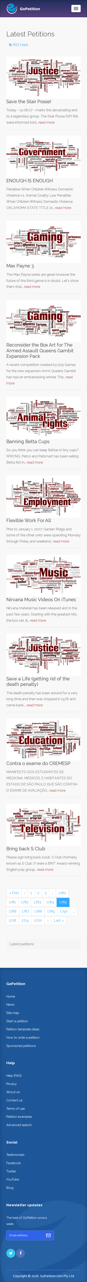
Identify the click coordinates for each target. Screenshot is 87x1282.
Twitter (11, 1171)
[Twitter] (10, 1253)
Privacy (11, 1084)
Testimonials (15, 1154)
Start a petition (17, 1021)
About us (13, 1092)
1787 (25, 911)
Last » (59, 920)
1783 (37, 902)
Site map (12, 1013)
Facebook (13, 1163)
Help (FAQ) (14, 1075)
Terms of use (15, 1108)
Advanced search (19, 1125)
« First (14, 893)
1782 (25, 902)
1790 (64, 911)
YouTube (12, 1179)
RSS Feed (20, 45)
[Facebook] (20, 1253)
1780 (62, 893)
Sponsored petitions (21, 1046)
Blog (10, 1187)
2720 (38, 920)
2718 (12, 920)
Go (48, 1235)
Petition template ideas (22, 1029)
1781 (12, 902)
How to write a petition (22, 1037)
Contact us (14, 1100)
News (10, 1004)
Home (10, 996)
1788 (38, 911)
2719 (25, 920)
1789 (51, 911)
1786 (12, 911)
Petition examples (19, 1116)
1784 (50, 902)
